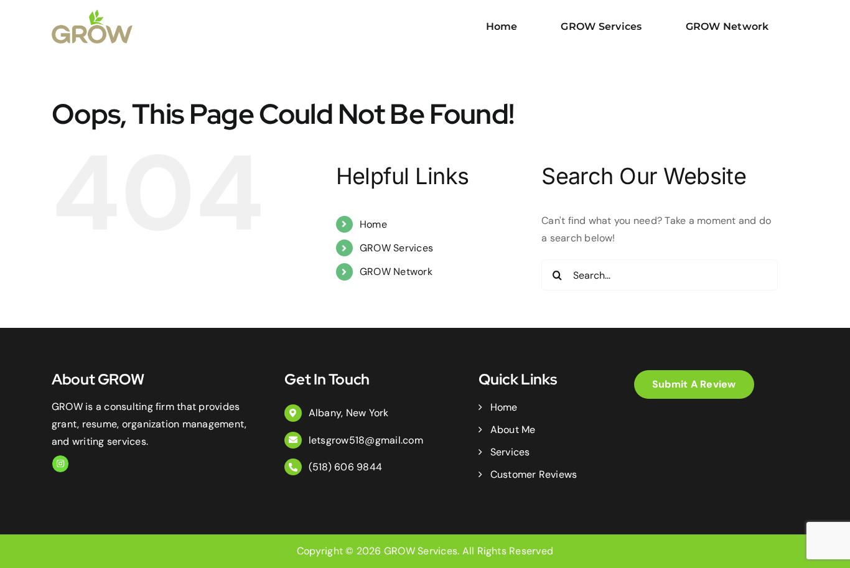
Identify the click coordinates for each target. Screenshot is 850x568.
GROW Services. (421, 550)
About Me (512, 429)
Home (373, 224)
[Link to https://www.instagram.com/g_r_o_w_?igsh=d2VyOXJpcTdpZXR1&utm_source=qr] (60, 463)
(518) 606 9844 (345, 466)
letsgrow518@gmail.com (366, 440)
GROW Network (396, 271)
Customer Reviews (533, 474)
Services (510, 452)
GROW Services (396, 247)
